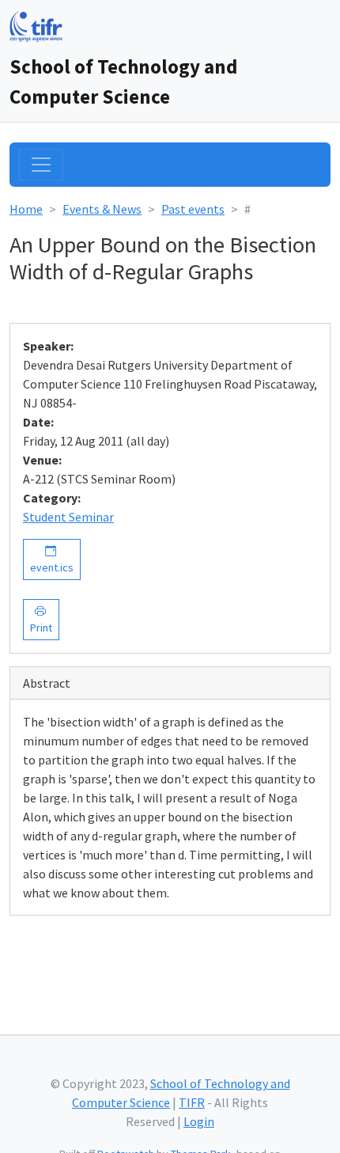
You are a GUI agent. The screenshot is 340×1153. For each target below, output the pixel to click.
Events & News (102, 209)
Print (41, 619)
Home (26, 209)
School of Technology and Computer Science (123, 81)
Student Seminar (68, 517)
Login (198, 1121)
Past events (193, 209)
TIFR (192, 1102)
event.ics (52, 559)
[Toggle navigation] (41, 164)
